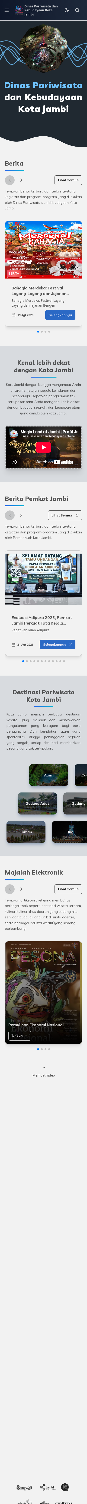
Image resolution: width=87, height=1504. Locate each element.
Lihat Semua (68, 180)
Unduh (17, 1035)
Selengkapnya (60, 315)
